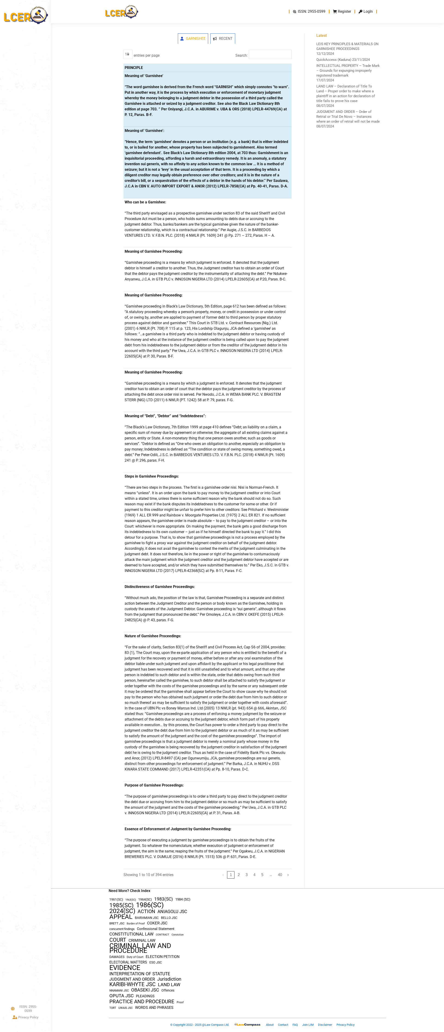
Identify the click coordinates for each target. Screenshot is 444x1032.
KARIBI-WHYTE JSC (132, 984)
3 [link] (247, 875)
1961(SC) (116, 899)
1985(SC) (121, 905)
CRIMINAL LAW (142, 940)
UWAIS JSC (125, 1008)
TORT (112, 1008)
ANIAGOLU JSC (172, 911)
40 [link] (280, 875)
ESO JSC (155, 962)
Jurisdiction (169, 979)
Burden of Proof (136, 923)
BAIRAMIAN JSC (147, 918)
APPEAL (121, 916)
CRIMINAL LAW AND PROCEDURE (140, 948)
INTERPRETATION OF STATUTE (139, 973)
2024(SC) (122, 911)
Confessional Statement (155, 929)
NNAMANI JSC (119, 990)
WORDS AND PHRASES (154, 1008)
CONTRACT (162, 934)
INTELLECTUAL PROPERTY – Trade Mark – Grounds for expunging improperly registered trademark (348, 71)
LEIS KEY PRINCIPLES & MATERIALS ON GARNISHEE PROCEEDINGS (347, 46)
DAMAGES (116, 957)
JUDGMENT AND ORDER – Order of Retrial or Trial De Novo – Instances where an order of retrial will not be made (348, 117)
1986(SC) (150, 905)
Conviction (178, 934)
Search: (241, 55)
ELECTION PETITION (162, 956)
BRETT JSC (116, 923)
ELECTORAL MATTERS (128, 962)
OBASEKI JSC (145, 990)
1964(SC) (145, 899)
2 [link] (239, 875)
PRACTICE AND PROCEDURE (141, 1001)
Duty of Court (135, 957)
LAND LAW (169, 984)
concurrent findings (122, 929)
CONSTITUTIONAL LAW (131, 934)
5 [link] (262, 875)
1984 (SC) (182, 899)
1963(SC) (130, 899)
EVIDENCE (124, 967)
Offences (167, 990)
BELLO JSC (169, 918)
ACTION (146, 911)
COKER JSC (157, 923)
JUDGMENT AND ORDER (132, 979)
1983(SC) (163, 899)
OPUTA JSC (121, 995)
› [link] (288, 875)
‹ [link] (223, 875)
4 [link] (254, 875)
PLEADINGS (145, 996)
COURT (117, 940)
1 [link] (231, 875)
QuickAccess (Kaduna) (333, 60)
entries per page (147, 55)
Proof (180, 1002)
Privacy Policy (28, 1017)
